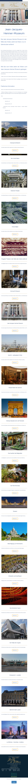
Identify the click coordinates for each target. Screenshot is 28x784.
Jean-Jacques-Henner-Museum (15, 323)
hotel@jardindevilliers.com (14, 767)
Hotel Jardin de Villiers (14, 5)
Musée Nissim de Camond (15, 387)
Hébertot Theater (15, 190)
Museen (15, 511)
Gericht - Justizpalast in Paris (15, 355)
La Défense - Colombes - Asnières (15, 742)
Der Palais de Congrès (15, 642)
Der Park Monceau (15, 485)
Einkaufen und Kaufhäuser (15, 576)
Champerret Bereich (15, 143)
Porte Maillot (15, 226)
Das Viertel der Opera (15, 608)
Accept (14, 782)
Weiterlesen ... (15, 150)
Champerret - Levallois (15, 675)
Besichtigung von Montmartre (15, 543)
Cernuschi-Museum (15, 291)
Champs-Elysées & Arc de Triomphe (15, 421)
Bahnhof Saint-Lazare (15, 709)
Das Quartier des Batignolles (15, 453)
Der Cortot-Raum (15, 158)
